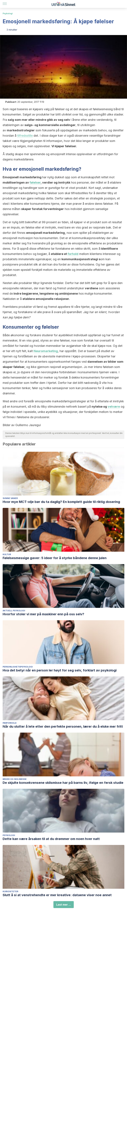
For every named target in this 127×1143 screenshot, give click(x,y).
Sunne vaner (10, 498)
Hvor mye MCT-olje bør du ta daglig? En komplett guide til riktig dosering (61, 502)
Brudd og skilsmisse (15, 779)
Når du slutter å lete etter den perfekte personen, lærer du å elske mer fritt (63, 726)
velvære (114, 406)
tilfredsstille (25, 135)
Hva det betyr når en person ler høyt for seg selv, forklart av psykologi (60, 670)
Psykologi (8, 13)
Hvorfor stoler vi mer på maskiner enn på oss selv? (43, 614)
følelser (35, 182)
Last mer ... (63, 904)
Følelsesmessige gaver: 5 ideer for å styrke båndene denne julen (54, 558)
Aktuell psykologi (14, 610)
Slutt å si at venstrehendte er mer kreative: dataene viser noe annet (57, 895)
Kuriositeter (10, 891)
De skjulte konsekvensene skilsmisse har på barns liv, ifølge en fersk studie (63, 783)
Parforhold (10, 723)
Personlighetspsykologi (18, 667)
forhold (73, 254)
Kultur (7, 554)
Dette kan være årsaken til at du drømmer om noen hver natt (51, 839)
